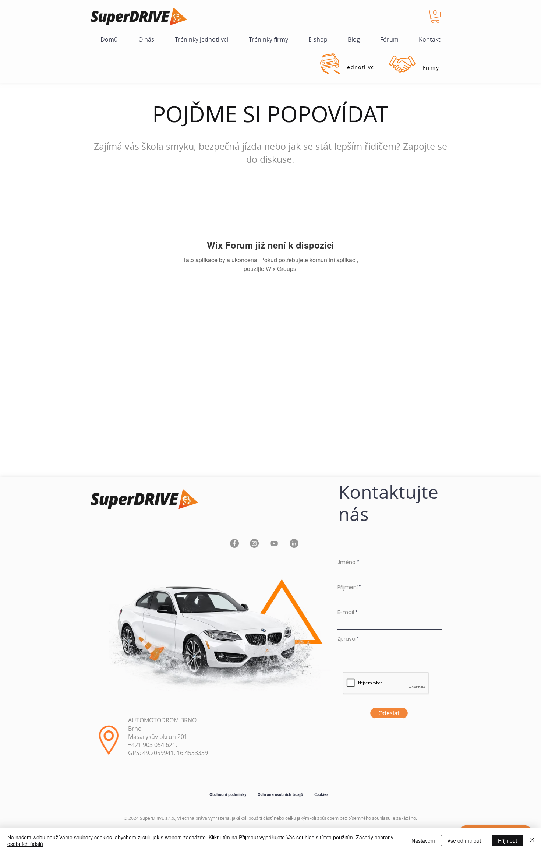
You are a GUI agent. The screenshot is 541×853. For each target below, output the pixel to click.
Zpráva (346, 638)
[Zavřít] (532, 840)
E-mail (345, 612)
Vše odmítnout (464, 840)
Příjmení (347, 587)
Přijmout (507, 840)
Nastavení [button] (423, 840)
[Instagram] (254, 543)
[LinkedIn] (294, 543)
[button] (435, 16)
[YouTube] (274, 543)
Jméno (346, 562)
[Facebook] (234, 543)
